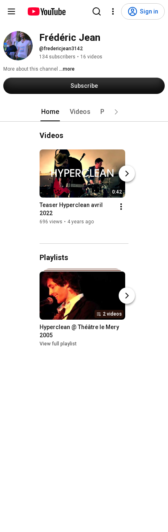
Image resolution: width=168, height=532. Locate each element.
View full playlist (58, 344)
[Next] (127, 173)
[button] (116, 112)
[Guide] (11, 11)
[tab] (50, 112)
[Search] (97, 11)
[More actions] (121, 206)
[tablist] (84, 112)
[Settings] (113, 11)
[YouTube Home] (46, 11)
